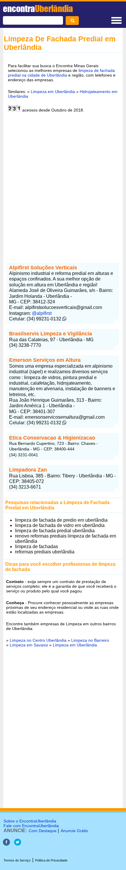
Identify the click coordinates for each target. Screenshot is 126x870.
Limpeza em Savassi (29, 645)
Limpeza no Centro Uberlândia (38, 640)
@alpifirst (42, 313)
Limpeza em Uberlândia (53, 91)
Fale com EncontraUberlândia (31, 825)
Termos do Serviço (17, 860)
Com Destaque (43, 830)
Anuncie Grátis (74, 830)
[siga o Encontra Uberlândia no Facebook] (6, 844)
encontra (38, 8)
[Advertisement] (63, 184)
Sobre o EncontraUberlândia (30, 821)
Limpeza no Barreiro (90, 640)
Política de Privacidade (51, 860)
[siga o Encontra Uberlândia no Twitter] (17, 844)
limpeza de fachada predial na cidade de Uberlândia (61, 72)
